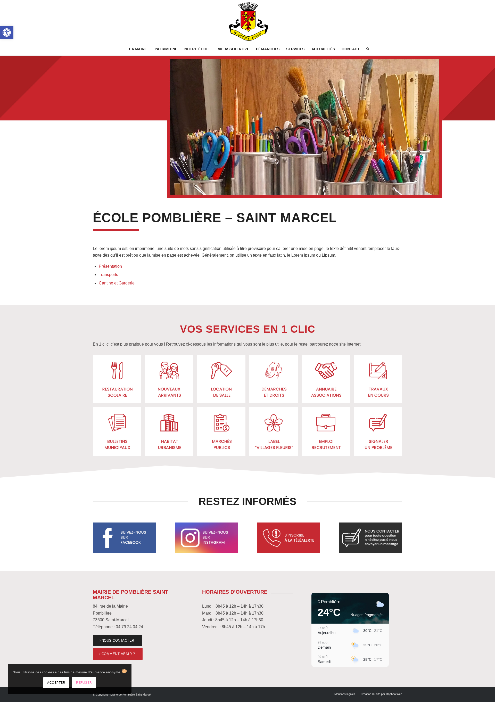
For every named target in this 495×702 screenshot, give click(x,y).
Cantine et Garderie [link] (117, 283)
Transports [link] (108, 274)
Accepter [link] (56, 682)
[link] (6, 32)
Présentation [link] (110, 266)
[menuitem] (138, 49)
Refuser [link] (84, 682)
